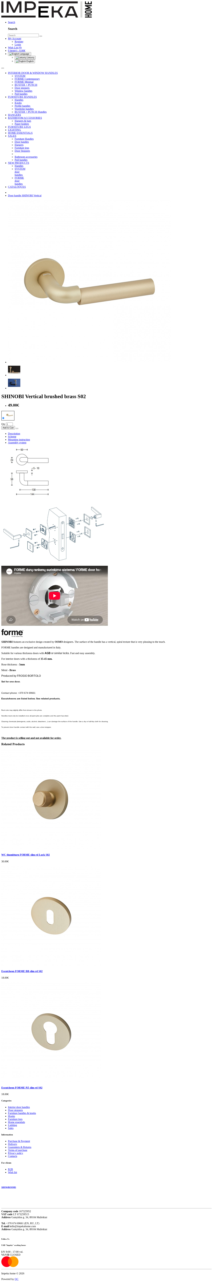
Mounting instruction (19, 439)
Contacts (12, 1156)
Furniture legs (15, 1119)
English (30, 61)
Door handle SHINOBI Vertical (24, 195)
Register (19, 41)
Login (18, 44)
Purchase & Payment (19, 1141)
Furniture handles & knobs (22, 1113)
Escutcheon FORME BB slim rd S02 (22, 971)
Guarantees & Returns (19, 1147)
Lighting (12, 1125)
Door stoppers (15, 1110)
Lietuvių (30, 57)
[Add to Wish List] (17, 428)
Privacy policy (15, 1153)
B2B (10, 1169)
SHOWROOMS (8, 1187)
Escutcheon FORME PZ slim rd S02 (21, 1087)
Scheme (12, 436)
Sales (10, 1128)
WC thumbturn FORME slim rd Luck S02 (25, 854)
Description (14, 433)
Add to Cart (8, 428)
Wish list (12, 1172)
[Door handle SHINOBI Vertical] (89, 362)
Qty (3, 424)
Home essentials (16, 1122)
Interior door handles (19, 1107)
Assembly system (17, 442)
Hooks (11, 1116)
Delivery (12, 1144)
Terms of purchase (17, 1150)
